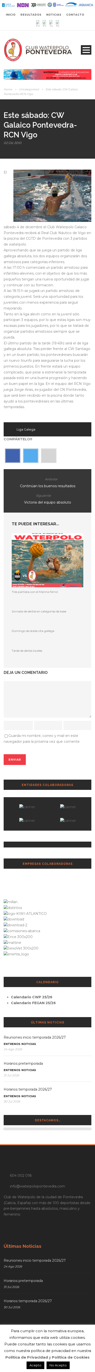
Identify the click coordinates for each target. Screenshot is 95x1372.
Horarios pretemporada (23, 1063)
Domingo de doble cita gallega (33, 631)
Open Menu (86, 50)
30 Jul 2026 (12, 1101)
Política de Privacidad (26, 1357)
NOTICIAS (53, 14)
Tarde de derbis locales (27, 650)
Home (8, 89)
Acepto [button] (35, 1365)
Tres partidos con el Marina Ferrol (35, 592)
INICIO (11, 14)
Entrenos (12, 1044)
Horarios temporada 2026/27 (28, 1089)
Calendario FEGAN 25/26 (33, 1003)
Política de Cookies (71, 1357)
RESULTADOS (30, 14)
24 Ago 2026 (13, 1049)
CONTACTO (75, 14)
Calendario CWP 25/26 (31, 997)
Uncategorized (29, 89)
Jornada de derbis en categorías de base (39, 611)
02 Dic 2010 (12, 143)
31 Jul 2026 (11, 1075)
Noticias (28, 1044)
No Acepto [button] (58, 1365)
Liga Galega (26, 429)
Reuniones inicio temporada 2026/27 (35, 1037)
